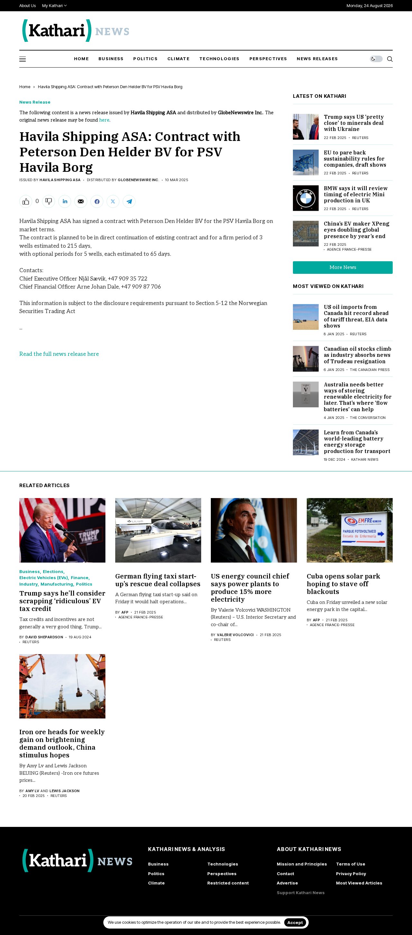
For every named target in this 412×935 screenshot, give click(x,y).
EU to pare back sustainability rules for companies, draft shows (355, 158)
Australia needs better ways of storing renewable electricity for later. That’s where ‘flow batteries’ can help (358, 396)
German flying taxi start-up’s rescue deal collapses (158, 580)
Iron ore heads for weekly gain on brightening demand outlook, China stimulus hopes (62, 743)
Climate (156, 882)
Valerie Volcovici (235, 635)
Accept (295, 922)
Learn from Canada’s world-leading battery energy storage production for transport (357, 441)
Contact (285, 873)
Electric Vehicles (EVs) (43, 577)
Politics (84, 584)
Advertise (287, 882)
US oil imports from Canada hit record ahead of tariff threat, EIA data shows (356, 316)
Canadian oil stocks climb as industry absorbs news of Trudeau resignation (357, 355)
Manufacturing (57, 584)
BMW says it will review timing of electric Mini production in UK (356, 194)
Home (24, 86)
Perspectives (222, 873)
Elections (53, 571)
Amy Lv (32, 791)
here (104, 120)
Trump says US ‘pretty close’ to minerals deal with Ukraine (354, 123)
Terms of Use (350, 863)
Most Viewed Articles (359, 882)
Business (29, 571)
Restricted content (228, 882)
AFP (124, 612)
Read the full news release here (59, 354)
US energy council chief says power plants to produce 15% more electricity (250, 588)
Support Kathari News (301, 892)
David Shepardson (44, 637)
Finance (80, 577)
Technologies (222, 863)
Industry (28, 584)
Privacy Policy (351, 873)
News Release (35, 102)
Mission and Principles (302, 863)
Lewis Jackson (65, 791)
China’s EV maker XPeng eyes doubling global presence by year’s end (356, 229)
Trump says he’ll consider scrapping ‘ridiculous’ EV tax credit (62, 601)
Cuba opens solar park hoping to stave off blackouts (343, 584)
